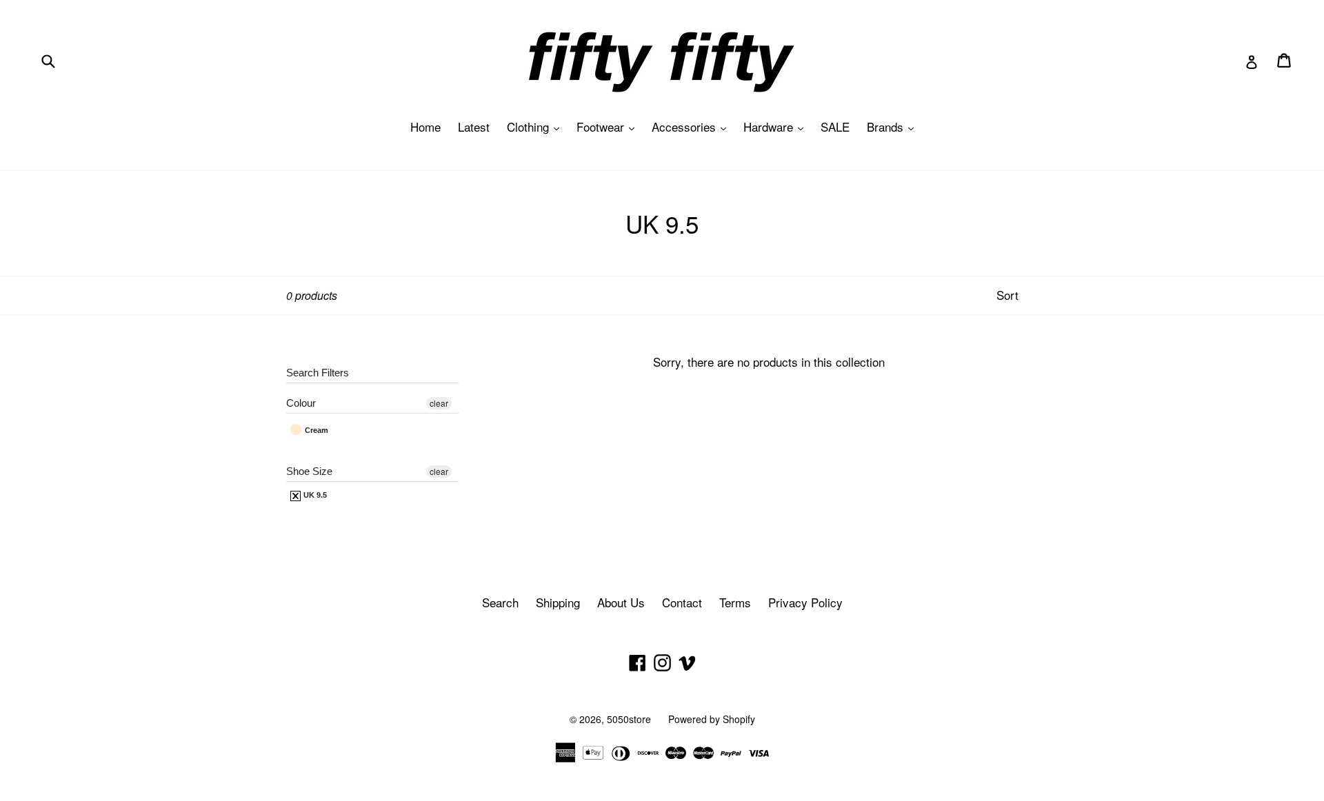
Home (425, 126)
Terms (735, 602)
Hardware (776, 126)
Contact (682, 602)
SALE (835, 126)
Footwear (608, 126)
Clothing (536, 126)
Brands (894, 126)
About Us (621, 602)
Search (500, 602)
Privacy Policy (805, 602)
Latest (474, 126)
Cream (315, 430)
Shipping (558, 602)
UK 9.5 (314, 495)
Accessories (692, 126)
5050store (629, 719)
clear (439, 403)
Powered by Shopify (711, 719)
